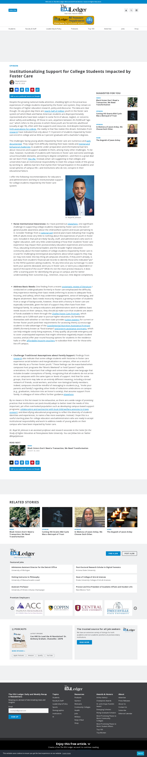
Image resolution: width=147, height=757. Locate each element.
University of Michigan (21, 570)
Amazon (31, 655)
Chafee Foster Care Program (66, 313)
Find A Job (113, 553)
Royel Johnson (20, 81)
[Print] (12, 90)
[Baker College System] (59, 608)
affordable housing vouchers (41, 340)
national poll (47, 232)
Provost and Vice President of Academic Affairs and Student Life (104, 587)
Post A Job (129, 553)
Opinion (14, 66)
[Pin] (32, 90)
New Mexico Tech (83, 590)
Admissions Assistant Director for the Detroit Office (34, 567)
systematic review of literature (77, 286)
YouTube (50, 655)
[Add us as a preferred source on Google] (38, 90)
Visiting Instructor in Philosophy (25, 577)
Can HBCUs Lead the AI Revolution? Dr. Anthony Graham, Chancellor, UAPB (48, 637)
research (14, 132)
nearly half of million (54, 111)
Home (98, 138)
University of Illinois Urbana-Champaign (28, 590)
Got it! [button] (140, 753)
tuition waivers (72, 319)
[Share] (17, 90)
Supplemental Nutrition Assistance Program (68, 325)
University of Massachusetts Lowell (26, 580)
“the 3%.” (32, 159)
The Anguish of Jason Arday (108, 140)
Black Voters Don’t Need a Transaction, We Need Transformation (58, 448)
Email (10, 706)
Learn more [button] (66, 753)
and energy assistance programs (71, 328)
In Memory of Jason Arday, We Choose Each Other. (109, 128)
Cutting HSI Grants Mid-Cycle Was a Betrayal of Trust (109, 115)
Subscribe (12, 10)
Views (30, 446)
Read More (84, 642)
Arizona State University (86, 570)
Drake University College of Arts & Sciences (93, 580)
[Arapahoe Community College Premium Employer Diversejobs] (88, 608)
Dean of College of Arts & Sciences (91, 577)
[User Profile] (126, 10)
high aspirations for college (23, 129)
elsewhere (73, 223)
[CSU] (118, 608)
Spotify (40, 655)
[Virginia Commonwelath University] (29, 608)
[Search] (131, 10)
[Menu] (136, 10)
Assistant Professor (20, 587)
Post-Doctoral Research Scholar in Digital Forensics (98, 567)
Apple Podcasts (19, 655)
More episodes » (18, 651)
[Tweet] (27, 90)
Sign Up (14, 717)
